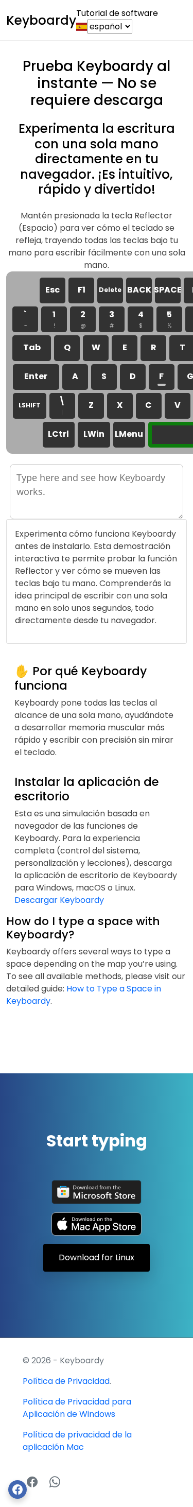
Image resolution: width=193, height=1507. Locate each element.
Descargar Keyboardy (59, 900)
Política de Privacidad (66, 1381)
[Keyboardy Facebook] (34, 1482)
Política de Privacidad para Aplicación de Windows (77, 1408)
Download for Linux (96, 1257)
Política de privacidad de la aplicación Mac (77, 1441)
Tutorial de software (117, 13)
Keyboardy (41, 20)
